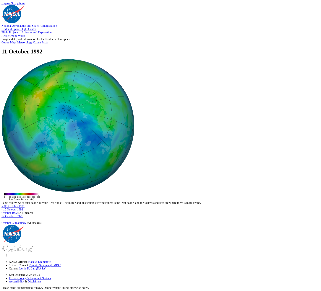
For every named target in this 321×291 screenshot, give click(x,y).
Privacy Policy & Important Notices (30, 278)
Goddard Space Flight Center (18, 29)
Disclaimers (34, 281)
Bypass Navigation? (13, 3)
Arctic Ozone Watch (13, 35)
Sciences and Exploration (37, 32)
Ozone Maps (9, 42)
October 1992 (9, 212)
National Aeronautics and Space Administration (29, 25)
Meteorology (25, 42)
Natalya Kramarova (39, 261)
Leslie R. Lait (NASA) (32, 268)
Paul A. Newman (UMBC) (45, 265)
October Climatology (14, 222)
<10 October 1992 (12, 209)
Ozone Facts (40, 42)
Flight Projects (10, 32)
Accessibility (17, 281)
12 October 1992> (12, 216)
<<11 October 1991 (13, 206)
